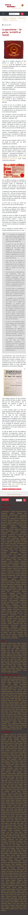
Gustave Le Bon (20, 807)
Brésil (13, 648)
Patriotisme (4, 593)
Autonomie (3, 681)
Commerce (4, 534)
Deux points (13, 543)
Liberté (18, 575)
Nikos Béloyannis (6, 864)
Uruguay (25, 670)
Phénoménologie (14, 595)
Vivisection (21, 636)
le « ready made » (10, 572)
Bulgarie (18, 648)
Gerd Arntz (19, 803)
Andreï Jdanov (9, 745)
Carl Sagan (24, 755)
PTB (15, 718)
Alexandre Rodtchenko (20, 739)
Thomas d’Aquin (22, 896)
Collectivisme (14, 533)
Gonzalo (10, 805)
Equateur (19, 654)
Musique (24, 584)
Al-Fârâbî (19, 734)
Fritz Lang (10, 793)
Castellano (3, 527)
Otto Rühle (19, 489)
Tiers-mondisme (14, 630)
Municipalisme (18, 584)
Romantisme (11, 616)
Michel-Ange (4, 857)
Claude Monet (9, 764)
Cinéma (17, 531)
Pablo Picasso (10, 868)
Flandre (25, 554)
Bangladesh (24, 647)
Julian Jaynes (18, 832)
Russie (20, 666)
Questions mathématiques (13, 605)
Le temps (9, 573)
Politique (16, 598)
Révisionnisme (16, 609)
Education (10, 549)
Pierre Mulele (9, 875)
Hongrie (25, 657)
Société (10, 623)
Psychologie (23, 604)
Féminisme (24, 552)
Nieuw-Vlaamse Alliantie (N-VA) (14, 704)
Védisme (20, 634)
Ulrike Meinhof (14, 901)
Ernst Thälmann (19, 784)
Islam (25, 566)
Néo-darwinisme (13, 588)
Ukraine (21, 668)
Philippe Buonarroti (13, 873)
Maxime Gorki (23, 853)
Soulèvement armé (18, 623)
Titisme (21, 630)
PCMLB (14, 714)
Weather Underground (6, 729)
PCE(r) (2, 714)
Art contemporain (12, 518)
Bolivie (8, 648)
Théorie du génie (22, 629)
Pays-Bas (9, 664)
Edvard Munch (11, 777)
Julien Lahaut (16, 834)
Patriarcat (24, 591)
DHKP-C (15, 688)
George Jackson (10, 798)
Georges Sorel (19, 802)
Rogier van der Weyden (21, 885)
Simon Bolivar (20, 892)
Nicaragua (7, 663)
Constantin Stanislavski (20, 766)
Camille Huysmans (5, 755)
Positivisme (4, 600)
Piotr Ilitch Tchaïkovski (16, 878)
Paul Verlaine (9, 871)
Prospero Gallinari (11, 880)
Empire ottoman (11, 654)
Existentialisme (14, 552)
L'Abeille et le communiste (20, 568)
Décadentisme (16, 541)
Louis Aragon (16, 844)
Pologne (19, 664)
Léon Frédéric (4, 843)
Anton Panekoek (16, 484)
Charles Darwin (22, 759)
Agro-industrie (23, 511)
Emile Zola (11, 780)
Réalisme (3, 607)
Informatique (15, 565)
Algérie (19, 643)
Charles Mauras (5, 761)
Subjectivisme (14, 625)
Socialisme (4, 623)
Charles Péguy (23, 761)
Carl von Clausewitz (6, 757)
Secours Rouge (16, 721)
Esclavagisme (4, 550)
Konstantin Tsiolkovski (7, 839)
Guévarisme (24, 561)
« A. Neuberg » (5, 734)
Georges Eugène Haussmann (13, 800)
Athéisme (16, 520)
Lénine (25, 841)
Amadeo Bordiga (22, 741)
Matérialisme (23, 579)
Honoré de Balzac (15, 812)
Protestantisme (5, 604)
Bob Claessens (5, 754)
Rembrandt (12, 884)
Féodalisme (4, 554)
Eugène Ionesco (18, 786)
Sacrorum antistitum (21, 616)
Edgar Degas (20, 773)
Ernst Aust (16, 782)
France (25, 655)
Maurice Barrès (13, 852)
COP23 (8, 538)
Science (3, 618)
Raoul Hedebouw (10, 882)
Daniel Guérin (18, 768)
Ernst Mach (4, 784)
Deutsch (7, 543)
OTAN (2, 707)
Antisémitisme (23, 517)
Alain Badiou (4, 736)
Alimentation (4, 513)
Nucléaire (24, 589)
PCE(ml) (25, 713)
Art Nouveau (21, 518)
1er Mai (13, 511)
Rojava (7, 666)
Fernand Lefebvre (11, 787)
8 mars (17, 511)
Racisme (24, 605)
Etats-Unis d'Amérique (6, 655)
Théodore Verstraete (11, 896)
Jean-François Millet (10, 825)
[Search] (22, 14)
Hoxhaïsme (11, 563)
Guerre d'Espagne (6, 559)
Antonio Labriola (5, 748)
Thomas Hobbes (5, 898)
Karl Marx (17, 835)
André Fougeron (19, 743)
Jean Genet (13, 823)
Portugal (24, 664)
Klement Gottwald (22, 837)
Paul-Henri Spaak (18, 871)
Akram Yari (13, 734)
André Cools (11, 743)
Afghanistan (4, 643)
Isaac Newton (9, 818)
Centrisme (11, 529)
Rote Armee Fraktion (11, 720)
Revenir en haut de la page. (14, 494)
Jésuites (7, 695)
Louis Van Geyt (11, 846)
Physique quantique (21, 597)
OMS (19, 705)
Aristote (12, 748)
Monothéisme (10, 584)
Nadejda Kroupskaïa (15, 860)
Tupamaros (4, 725)
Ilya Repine (11, 816)
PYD (18, 718)
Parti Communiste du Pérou (16, 711)
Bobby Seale (13, 754)
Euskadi (15, 655)
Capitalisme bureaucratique (18, 525)
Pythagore (19, 880)
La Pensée (24, 570)
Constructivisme (12, 536)
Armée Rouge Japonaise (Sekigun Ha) (17, 679)
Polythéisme (23, 598)
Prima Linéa (4, 718)
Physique (12, 597)
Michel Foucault (10, 855)
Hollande (19, 657)
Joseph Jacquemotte (14, 830)
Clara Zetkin (15, 763)
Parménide (4, 869)
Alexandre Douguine (6, 739)
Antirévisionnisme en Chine (9, 517)
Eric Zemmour (9, 782)
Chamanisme (18, 529)
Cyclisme (3, 541)
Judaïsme (3, 568)
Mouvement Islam (5, 700)
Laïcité (3, 572)
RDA (2, 666)
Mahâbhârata (4, 579)
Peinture (19, 593)
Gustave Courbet (11, 807)
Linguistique (23, 575)
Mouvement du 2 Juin (21, 698)
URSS (9, 670)
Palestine (3, 664)
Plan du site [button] (5, 499)
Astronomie (10, 520)
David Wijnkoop (5, 771)
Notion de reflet (17, 589)
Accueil (5, 18)
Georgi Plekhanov (10, 803)
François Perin (8, 789)
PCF (6, 714)
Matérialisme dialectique (7, 581)
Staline (11, 894)
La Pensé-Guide (16, 570)
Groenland (13, 657)
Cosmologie (24, 538)
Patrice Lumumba (11, 869)
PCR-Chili (24, 714)
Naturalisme (12, 586)
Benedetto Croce (5, 752)
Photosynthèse (5, 597)
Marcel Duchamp (11, 850)
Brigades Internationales (14, 682)
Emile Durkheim (9, 779)
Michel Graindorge (22, 855)
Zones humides (14, 638)
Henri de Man (9, 811)
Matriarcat (12, 582)
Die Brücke (15, 545)
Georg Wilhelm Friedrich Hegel (14, 796)
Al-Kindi (25, 734)
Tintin (2, 900)
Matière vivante (5, 582)
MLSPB (12, 698)
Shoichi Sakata (4, 892)
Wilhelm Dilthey (5, 908)
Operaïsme (24, 705)
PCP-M (19, 714)
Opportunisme (15, 591)
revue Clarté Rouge (11, 613)
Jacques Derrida (18, 818)
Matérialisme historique (21, 581)
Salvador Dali (19, 889)
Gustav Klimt (17, 805)
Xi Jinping (20, 908)
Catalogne (3, 650)
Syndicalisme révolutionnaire (19, 723)
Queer (2, 605)
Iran (8, 659)
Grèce (7, 657)
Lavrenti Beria (11, 841)
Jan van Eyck (9, 821)
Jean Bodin (24, 821)
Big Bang (24, 522)
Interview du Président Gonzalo (15, 566)
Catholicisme (13, 527)
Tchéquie (12, 668)
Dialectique (8, 545)
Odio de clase (13, 705)
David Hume (23, 770)
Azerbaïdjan (16, 647)
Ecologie (24, 547)
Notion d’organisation (6, 589)
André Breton (4, 743)
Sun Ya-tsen (17, 894)
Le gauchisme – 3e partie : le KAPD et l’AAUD (12, 32)
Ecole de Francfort (15, 547)
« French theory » (5, 511)
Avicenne (14, 750)
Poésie (10, 598)
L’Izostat (3, 697)
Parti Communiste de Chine (8, 709)
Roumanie (13, 666)
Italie (15, 659)
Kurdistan (3, 661)
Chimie (3, 531)
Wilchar (25, 907)
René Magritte (10, 885)
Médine (3, 855)
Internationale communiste (7, 693)
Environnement (23, 549)
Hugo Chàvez (19, 814)
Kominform (21, 695)
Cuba (12, 652)
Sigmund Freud (13, 892)
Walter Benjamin (5, 907)
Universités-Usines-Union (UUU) (18, 727)
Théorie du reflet (5, 630)
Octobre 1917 (5, 591)
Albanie (14, 643)
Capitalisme (4, 525)
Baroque (10, 522)
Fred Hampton (5, 791)
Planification (4, 598)
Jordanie (24, 659)
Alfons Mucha (5, 741)
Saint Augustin (11, 889)
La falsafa (8, 570)
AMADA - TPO (8, 677)
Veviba (8, 636)
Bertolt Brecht (23, 752)
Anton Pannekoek (11, 489)
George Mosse (19, 798)
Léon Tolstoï (12, 843)
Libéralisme (4, 575)
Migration (18, 582)
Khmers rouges (13, 695)
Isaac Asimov (19, 816)
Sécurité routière (11, 620)
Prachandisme (23, 600)
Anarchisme (4, 679)
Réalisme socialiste (12, 607)
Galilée (9, 795)
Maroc (12, 661)
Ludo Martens (19, 846)
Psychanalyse (14, 604)
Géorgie (3, 657)
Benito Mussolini (14, 752)
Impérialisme (23, 563)
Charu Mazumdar (5, 763)
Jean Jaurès (20, 823)
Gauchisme (13, 557)
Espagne (24, 654)
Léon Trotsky (19, 843)
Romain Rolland (17, 887)
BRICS (13, 524)
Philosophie (24, 595)
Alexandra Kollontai (6, 738)
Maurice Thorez (22, 852)
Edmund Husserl (18, 775)
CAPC (9, 684)
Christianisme (9, 531)
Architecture (4, 518)
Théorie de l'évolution (11, 629)
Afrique (10, 643)
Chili (8, 650)
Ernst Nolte (11, 784)
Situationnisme (11, 622)
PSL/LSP (10, 718)
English (16, 549)
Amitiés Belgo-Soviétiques (20, 677)
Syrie (25, 666)
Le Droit (18, 572)
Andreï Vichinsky (18, 745)
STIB (9, 723)
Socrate (7, 894)
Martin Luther (4, 852)
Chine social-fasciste (21, 650)
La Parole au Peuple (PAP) (13, 697)
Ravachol (24, 882)
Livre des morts (6, 577)
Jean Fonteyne (5, 823)
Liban (8, 661)
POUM (25, 716)
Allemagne (5, 489)
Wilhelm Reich (13, 908)
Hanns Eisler (9, 809)
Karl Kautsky (4, 835)
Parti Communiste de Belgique (19, 707)
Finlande (20, 655)
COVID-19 (3, 540)
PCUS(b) (3, 716)
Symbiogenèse (5, 627)
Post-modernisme (13, 600)
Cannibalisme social (21, 524)
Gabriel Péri (18, 793)
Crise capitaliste (11, 540)
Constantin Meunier (6, 766)
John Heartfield (8, 828)
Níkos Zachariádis (17, 864)
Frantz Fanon (16, 789)
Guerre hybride (17, 559)
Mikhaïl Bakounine (22, 857)
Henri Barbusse (19, 809)
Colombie (3, 652)
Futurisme (3, 557)
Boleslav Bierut (23, 754)
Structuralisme (4, 625)
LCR (22, 697)
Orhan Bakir (9, 866)
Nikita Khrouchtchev (12, 862)
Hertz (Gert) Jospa (5, 812)
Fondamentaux (12, 18)
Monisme (3, 584)
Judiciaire (9, 568)
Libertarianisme (12, 575)
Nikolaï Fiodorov (22, 862)
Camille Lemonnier (16, 755)
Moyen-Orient (23, 661)
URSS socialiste (17, 670)
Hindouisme (4, 563)
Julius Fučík (23, 834)
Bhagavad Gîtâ (17, 522)
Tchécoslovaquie (5, 668)
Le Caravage (19, 841)
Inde (2, 659)
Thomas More (13, 898)
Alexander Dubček (22, 736)
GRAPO (25, 691)
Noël (25, 588)
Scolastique (9, 618)
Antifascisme (23, 515)
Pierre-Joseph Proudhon (11, 876)
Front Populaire (18, 691)
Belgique (3, 648)
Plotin (2, 880)
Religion (10, 609)
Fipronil (19, 554)
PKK (12, 716)
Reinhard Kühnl (5, 884)
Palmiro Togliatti (22, 868)
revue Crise (20, 613)
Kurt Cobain (19, 839)
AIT (2, 677)
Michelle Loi (12, 857)
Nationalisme (4, 586)
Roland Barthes (5, 887)
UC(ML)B (9, 725)
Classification (4, 533)
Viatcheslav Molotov (6, 903)
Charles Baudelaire (11, 759)
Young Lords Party (17, 729)
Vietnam (9, 671)
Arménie (3, 647)
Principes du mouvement (7, 602)
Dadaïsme (9, 541)
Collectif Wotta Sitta (15, 686)
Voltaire (17, 905)
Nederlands (20, 586)
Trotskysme (20, 632)
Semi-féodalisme (22, 620)
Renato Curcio (19, 884)
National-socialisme (14, 702)
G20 (8, 557)
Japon (19, 659)
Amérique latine (16, 645)
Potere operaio (18, 716)
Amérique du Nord (6, 645)
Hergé (25, 811)
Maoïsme (13, 579)
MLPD (7, 698)
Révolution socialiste (12, 611)
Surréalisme (24, 625)
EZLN (10, 689)
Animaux (12, 513)
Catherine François (18, 757)
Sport (25, 623)
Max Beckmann (5, 853)
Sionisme (3, 622)
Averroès (8, 750)
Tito (6, 900)
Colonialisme (23, 533)
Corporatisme (15, 538)
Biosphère (8, 524)
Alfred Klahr (13, 741)
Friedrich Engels (16, 791)
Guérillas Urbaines (22, 557)
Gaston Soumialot (18, 795)
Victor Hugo (16, 903)
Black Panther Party (12, 681)
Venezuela (3, 671)
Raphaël (19, 882)
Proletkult (17, 602)
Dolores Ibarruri (12, 773)
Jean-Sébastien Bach (6, 827)
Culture (17, 540)
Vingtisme (14, 636)
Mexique (16, 661)
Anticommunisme (13, 515)
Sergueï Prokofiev (22, 891)
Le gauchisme (13, 20)
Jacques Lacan (10, 819)
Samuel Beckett (11, 891)
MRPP (19, 700)
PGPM (8, 716)
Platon (25, 878)
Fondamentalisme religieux (9, 556)
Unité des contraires (11, 634)
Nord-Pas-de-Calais (16, 663)
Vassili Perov (23, 901)
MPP (12, 700)
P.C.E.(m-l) (7, 707)
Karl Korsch (11, 835)
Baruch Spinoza (22, 750)
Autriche (9, 647)
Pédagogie (12, 593)
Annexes (19, 513)
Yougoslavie (15, 671)
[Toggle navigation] (3, 13)
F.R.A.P (14, 689)
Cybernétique (23, 540)
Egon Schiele (19, 777)
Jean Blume (17, 821)
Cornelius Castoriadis (7, 768)
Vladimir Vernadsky (9, 905)
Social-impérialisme (22, 622)
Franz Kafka (24, 789)
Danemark (17, 652)
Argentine (24, 645)
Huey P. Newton (11, 814)
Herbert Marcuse (18, 811)
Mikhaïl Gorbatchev (6, 859)
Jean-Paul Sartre (22, 825)
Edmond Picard (10, 775)
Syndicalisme (23, 627)
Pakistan (24, 663)
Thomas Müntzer (22, 898)
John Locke (16, 828)
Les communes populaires (20, 573)
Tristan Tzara (23, 900)
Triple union (12, 632)
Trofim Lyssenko (5, 901)
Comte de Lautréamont (20, 764)
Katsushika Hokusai (11, 837)
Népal (2, 663)
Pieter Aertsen (23, 876)
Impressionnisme (5, 565)
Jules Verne (10, 832)
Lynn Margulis (11, 848)
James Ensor (18, 819)
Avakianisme (23, 520)
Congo (8, 652)
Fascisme (19, 689)
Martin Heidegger (22, 850)
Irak (5, 659)
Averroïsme (4, 522)
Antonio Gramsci (22, 747)
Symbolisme (14, 627)
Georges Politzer (10, 802)
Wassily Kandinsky (16, 907)
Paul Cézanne (20, 869)
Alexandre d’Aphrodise (20, 738)
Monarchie (24, 582)
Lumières (15, 577)
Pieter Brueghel (5, 878)
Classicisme (23, 531)
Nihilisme (20, 588)
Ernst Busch (23, 782)
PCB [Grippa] (17, 713)
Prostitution (24, 602)
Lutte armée (23, 577)
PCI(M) (10, 714)
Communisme (11, 534)
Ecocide (7, 547)
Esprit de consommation (19, 550)
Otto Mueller (21, 866)
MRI (16, 700)
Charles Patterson (14, 761)
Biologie (3, 524)
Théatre (3, 629)
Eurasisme (3, 552)
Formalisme (24, 556)
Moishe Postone (19, 859)
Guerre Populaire (14, 561)
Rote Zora (20, 720)
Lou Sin (8, 844)
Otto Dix (15, 866)
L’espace (3, 570)
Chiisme (25, 529)
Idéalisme (16, 563)
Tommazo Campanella (13, 900)
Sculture (15, 618)
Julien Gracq (8, 834)
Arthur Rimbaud (19, 748)
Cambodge (24, 648)
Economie (3, 549)
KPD (25, 695)
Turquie (17, 668)
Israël (11, 659)
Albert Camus (12, 736)
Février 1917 (12, 554)
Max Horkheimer (14, 853)
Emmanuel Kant (19, 780)
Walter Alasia (23, 905)
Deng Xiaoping (17, 771)
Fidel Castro (19, 787)
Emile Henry (19, 779)
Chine (12, 650)
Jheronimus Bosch (18, 827)
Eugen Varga (9, 786)
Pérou (14, 664)
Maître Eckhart (20, 848)
